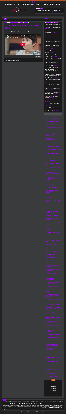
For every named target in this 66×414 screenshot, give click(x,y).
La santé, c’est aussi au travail (53, 358)
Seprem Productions (54, 408)
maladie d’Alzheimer (52, 215)
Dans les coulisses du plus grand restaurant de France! (53, 178)
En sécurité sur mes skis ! (53, 326)
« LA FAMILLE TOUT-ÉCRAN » (53, 84)
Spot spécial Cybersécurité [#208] (53, 58)
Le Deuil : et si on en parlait (52, 219)
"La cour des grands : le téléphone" (53, 100)
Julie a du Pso (50, 124)
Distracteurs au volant (51, 39)
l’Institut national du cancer (38, 405)
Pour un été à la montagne (51, 331)
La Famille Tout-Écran (53, 207)
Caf (48, 204)
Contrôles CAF (51, 160)
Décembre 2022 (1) (53, 392)
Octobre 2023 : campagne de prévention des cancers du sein (53, 308)
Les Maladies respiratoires (50, 349)
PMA (56, 406)
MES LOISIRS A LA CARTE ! (53, 146)
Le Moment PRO (51, 114)
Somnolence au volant (53, 304)
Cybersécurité (5, 405)
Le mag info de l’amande (53, 251)
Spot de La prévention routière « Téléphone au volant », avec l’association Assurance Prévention (52, 26)
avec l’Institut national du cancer (31, 401)
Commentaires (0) (16, 60)
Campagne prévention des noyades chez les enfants (52, 295)
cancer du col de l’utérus (51, 322)
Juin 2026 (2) (53, 381)
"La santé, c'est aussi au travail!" (53, 168)
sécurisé (32, 408)
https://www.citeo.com (24, 405)
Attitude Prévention (52, 187)
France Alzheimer (52, 341)
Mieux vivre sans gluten (53, 143)
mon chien (40, 406)
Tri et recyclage (51, 244)
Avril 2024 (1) (53, 386)
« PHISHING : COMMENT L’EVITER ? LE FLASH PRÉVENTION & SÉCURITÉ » (51, 69)
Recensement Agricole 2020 (53, 241)
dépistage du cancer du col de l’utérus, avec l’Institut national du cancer (52, 47)
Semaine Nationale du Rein (52, 370)
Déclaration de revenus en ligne (53, 164)
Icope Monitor (51, 373)
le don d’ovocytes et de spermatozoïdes (53, 274)
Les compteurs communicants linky (51, 139)
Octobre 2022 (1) (54, 395)
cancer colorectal (52, 247)
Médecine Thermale (31, 406)
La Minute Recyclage (52, 157)
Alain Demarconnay (13, 401)
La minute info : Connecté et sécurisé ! (53, 183)
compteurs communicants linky (26, 403)
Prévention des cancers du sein (53, 258)
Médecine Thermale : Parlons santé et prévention (52, 191)
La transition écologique (50, 196)
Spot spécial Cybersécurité (50, 279)
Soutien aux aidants (52, 376)
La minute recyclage (6, 406)
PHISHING (49, 229)
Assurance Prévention (21, 401)
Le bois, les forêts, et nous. (52, 291)
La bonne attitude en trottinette (52, 212)
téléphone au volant (17, 409)
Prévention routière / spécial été (52, 362)
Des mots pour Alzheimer (54, 131)
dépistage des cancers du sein (53, 236)
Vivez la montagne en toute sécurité (52, 353)
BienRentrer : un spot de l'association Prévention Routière (53, 317)
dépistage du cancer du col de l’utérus (53, 283)
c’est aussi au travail (40, 401)
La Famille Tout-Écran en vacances (53, 300)
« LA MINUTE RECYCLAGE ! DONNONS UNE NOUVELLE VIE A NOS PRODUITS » (53, 109)
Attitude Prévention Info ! (53, 150)
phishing (53, 406)
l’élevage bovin (51, 312)
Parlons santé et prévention (47, 406)
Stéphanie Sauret (11, 409)
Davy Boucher (10, 405)
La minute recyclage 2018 (54, 127)
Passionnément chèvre (53, 232)
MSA (48, 226)
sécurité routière (37, 408)
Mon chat (36, 406)
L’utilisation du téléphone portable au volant (52, 173)
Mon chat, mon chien (52, 153)
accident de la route (6, 401)
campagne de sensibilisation (49, 401)
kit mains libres (31, 405)
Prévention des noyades (53, 365)
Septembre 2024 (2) (53, 384)
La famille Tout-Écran (53, 262)
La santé (11, 406)
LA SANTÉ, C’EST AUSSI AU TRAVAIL (53, 201)
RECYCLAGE (22, 408)
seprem (43, 408)
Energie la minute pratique (51, 135)
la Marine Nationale (52, 118)
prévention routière (52, 121)
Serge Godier (5, 409)
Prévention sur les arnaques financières (52, 345)
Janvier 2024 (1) (54, 388)
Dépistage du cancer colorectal (52, 266)
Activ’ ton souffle (52, 286)
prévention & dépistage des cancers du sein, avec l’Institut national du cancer (51, 64)
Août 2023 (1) (53, 390)
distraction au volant (16, 405)
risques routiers (28, 408)
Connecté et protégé (53, 223)
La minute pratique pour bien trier (53, 270)
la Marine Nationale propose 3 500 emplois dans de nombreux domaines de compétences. (53, 76)
